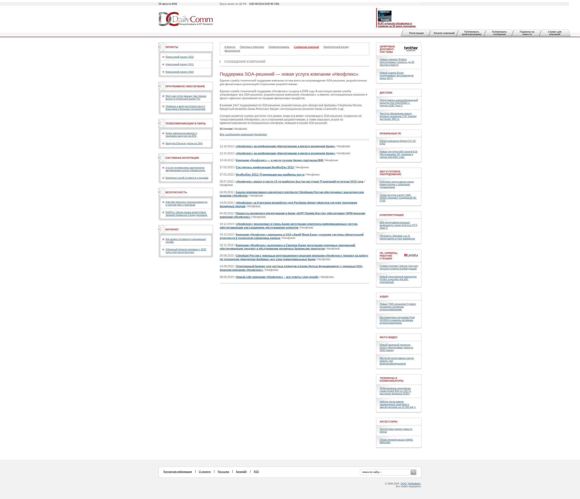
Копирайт (241, 471)
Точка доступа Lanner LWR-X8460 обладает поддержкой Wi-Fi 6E (398, 198)
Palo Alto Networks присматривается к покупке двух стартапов (186, 203)
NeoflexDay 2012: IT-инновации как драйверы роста (270, 174)
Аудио (384, 296)
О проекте (205, 471)
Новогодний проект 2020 (180, 71)
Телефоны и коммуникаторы (392, 379)
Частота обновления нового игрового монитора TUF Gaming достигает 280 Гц (398, 116)
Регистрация (416, 33)
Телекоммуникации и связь (185, 123)
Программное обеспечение (185, 86)
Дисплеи (386, 92)
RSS (256, 471)
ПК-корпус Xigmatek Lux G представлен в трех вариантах (397, 237)
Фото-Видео (388, 337)
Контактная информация (178, 471)
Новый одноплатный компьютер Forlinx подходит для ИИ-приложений (398, 279)
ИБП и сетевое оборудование (390, 173)
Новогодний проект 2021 (180, 64)
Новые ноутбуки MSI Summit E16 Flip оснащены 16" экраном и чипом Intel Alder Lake (398, 154)
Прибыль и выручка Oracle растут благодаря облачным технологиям (185, 107)
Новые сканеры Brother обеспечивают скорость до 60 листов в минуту (397, 62)
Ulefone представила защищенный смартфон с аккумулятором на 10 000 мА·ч (398, 404)
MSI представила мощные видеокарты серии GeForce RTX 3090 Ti (398, 225)
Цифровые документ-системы (387, 49)
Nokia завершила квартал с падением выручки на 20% (181, 134)
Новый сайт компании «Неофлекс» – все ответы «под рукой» (277, 277)
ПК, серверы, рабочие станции (389, 256)
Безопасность (176, 192)
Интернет (172, 229)
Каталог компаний (444, 33)
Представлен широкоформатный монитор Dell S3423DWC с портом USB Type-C (399, 103)
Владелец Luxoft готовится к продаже (187, 177)
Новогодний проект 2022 (180, 56)
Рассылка (223, 471)
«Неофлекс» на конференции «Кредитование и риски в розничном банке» (285, 146)
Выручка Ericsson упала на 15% (184, 143)
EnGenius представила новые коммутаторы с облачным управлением (397, 184)
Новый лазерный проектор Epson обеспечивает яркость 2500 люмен (396, 347)
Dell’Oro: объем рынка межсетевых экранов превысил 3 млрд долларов (186, 213)
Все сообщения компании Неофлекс (243, 134)
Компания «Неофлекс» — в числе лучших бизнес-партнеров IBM (279, 160)
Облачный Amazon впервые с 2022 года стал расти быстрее (186, 250)
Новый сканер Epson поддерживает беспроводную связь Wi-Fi (396, 75)
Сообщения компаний (244, 61)
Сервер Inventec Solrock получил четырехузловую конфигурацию (399, 267)
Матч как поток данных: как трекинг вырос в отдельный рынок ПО (186, 97)
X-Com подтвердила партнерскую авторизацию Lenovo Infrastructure (185, 169)
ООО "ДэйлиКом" (411, 483)
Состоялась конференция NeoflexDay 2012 (265, 167)
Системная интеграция (182, 158)
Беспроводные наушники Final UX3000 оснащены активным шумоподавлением (397, 320)
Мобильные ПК (390, 133)
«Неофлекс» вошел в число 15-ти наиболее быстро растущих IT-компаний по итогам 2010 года (299, 181)
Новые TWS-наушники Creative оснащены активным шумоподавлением (398, 307)
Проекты (171, 47)
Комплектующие (392, 215)
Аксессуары (388, 421)
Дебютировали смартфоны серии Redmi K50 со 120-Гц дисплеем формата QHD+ (395, 391)
